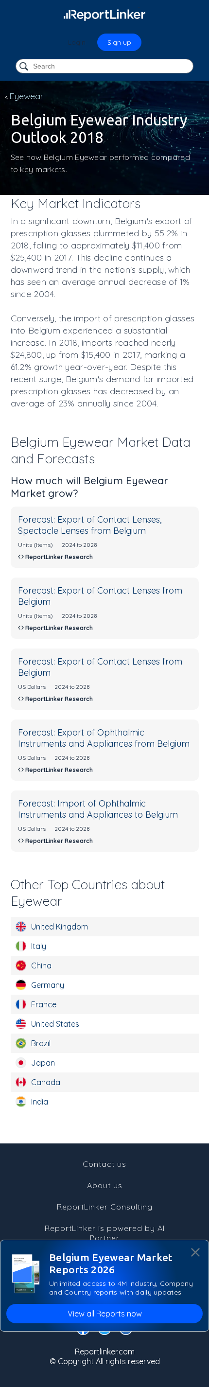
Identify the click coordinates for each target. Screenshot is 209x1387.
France (43, 1004)
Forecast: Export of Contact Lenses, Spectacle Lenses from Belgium (89, 525)
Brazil (41, 1043)
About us (104, 1185)
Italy (38, 946)
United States (55, 1024)
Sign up (119, 42)
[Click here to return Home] (104, 14)
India (39, 1101)
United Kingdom (59, 926)
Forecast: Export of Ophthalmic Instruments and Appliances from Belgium (104, 738)
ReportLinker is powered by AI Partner (105, 1233)
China (41, 965)
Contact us (104, 1164)
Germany (47, 985)
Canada (45, 1082)
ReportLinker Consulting (105, 1206)
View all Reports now (105, 1313)
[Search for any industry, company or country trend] (24, 67)
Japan (43, 1063)
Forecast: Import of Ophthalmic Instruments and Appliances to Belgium (98, 809)
